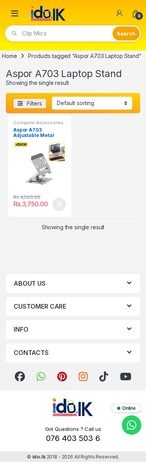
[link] (20, 377)
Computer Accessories (38, 122)
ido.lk (39, 457)
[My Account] (119, 13)
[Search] (126, 33)
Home (9, 56)
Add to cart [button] (59, 204)
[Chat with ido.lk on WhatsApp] (131, 425)
